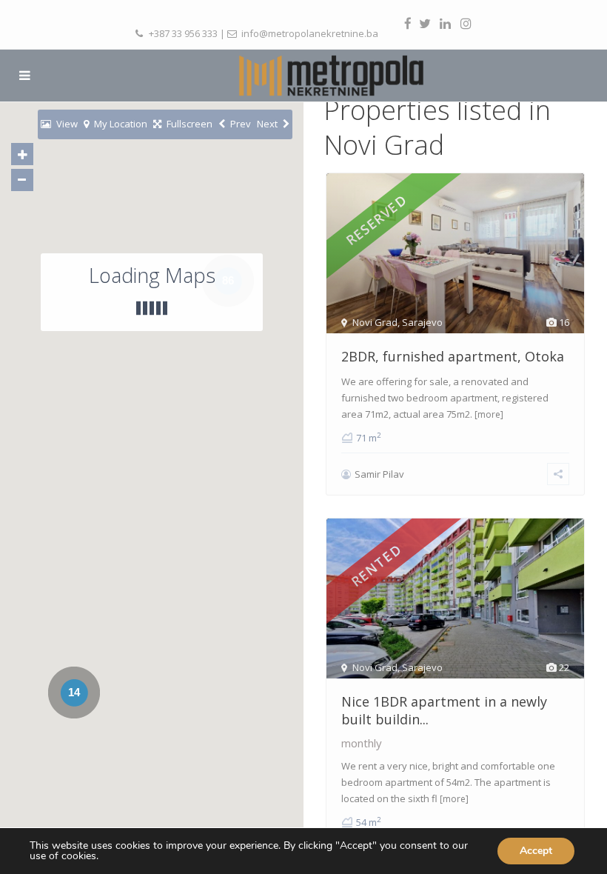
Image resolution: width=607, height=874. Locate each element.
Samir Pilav (379, 474)
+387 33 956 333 (183, 33)
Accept (536, 851)
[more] (488, 414)
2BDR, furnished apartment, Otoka (452, 356)
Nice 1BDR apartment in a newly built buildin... (444, 710)
